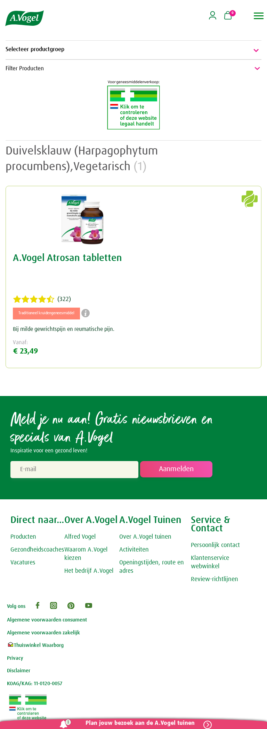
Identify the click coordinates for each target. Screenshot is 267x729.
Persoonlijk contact (215, 545)
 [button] (259, 16)
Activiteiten (134, 550)
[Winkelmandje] (228, 16)
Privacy (15, 658)
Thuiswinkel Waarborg (39, 645)
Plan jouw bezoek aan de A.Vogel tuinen (140, 723)
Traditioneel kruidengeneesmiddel (46, 313)
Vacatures (22, 563)
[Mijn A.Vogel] (212, 18)
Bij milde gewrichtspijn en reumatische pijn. (63, 329)
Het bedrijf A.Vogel (88, 571)
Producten (23, 537)
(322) (64, 299)
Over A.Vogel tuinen (145, 537)
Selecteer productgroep (35, 50)
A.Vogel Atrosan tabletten (67, 258)
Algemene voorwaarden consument (47, 620)
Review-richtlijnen (214, 579)
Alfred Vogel (80, 537)
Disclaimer (18, 670)
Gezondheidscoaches (37, 550)
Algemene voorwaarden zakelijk (43, 632)
